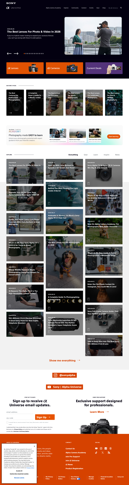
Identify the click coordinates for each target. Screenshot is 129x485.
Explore (66, 8)
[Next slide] (16, 53)
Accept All (19, 470)
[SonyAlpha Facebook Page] (106, 448)
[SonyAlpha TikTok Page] (96, 452)
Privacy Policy (18, 429)
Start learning (113, 136)
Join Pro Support (73, 456)
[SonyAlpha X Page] (103, 452)
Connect (83, 8)
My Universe (113, 8)
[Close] (34, 446)
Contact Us (70, 448)
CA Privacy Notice (24, 431)
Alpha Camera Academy (53, 8)
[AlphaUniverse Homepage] (13, 8)
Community (74, 8)
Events (91, 8)
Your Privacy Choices (75, 477)
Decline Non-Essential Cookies (19, 473)
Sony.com (120, 477)
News (70, 464)
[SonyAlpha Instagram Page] (101, 448)
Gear (98, 8)
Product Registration (74, 468)
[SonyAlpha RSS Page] (109, 452)
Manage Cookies (19, 477)
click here (16, 431)
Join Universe (72, 460)
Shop (104, 8)
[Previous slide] (9, 53)
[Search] (121, 8)
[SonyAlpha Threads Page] (110, 448)
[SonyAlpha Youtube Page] (96, 448)
